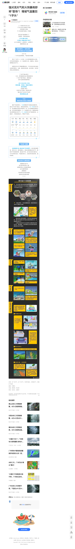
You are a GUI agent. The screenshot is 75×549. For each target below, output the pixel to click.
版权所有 (26, 544)
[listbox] (24, 446)
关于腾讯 (11, 538)
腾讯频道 (28, 540)
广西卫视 (11, 445)
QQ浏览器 (24, 540)
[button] (62, 13)
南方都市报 (11, 457)
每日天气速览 (12, 410)
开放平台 (31, 538)
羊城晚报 (11, 480)
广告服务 (35, 538)
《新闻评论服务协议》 (28, 497)
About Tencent (16, 538)
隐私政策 (26, 538)
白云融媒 (11, 468)
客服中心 (32, 540)
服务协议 (22, 538)
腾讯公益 (19, 540)
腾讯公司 (22, 544)
